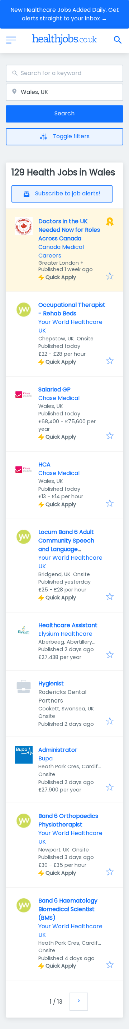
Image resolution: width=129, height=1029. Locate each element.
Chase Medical (59, 398)
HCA (44, 464)
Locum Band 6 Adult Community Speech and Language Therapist (66, 545)
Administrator (57, 750)
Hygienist (51, 683)
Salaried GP (54, 389)
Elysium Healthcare (65, 634)
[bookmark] (109, 276)
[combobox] (64, 73)
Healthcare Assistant (67, 625)
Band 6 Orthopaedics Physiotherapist (68, 820)
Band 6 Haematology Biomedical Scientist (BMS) (67, 909)
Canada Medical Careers (61, 251)
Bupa (45, 758)
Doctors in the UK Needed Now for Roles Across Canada (69, 230)
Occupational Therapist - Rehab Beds (71, 309)
